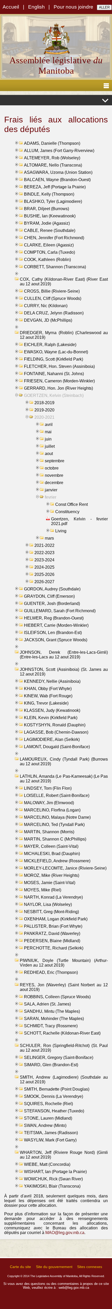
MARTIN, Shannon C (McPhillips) (55, 839)
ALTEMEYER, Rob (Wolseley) (52, 158)
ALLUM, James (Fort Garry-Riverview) (59, 150)
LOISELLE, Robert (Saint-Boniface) (56, 795)
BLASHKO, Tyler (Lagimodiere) (53, 201)
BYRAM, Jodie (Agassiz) (47, 223)
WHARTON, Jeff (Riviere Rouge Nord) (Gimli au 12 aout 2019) (64, 1154)
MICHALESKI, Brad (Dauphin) (52, 853)
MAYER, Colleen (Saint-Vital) (51, 846)
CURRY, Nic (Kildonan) (45, 306)
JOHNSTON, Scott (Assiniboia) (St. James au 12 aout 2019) (64, 671)
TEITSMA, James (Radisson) (51, 1133)
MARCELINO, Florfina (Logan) (52, 810)
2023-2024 (44, 560)
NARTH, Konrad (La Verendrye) (53, 897)
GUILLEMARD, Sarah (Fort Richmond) (60, 611)
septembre (54, 461)
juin (48, 439)
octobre (52, 468)
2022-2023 (44, 552)
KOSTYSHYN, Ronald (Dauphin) (54, 725)
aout (49, 453)
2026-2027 (44, 582)
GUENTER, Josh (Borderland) (52, 603)
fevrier (50, 497)
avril (49, 424)
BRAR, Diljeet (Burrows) (46, 208)
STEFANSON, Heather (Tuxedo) (54, 1111)
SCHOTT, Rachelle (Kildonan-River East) (62, 1033)
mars (49, 538)
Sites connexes (89, 1267)
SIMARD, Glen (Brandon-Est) (51, 1065)
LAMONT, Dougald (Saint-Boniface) (57, 747)
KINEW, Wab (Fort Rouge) (48, 696)
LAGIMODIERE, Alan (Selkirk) (52, 739)
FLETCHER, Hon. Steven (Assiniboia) (59, 366)
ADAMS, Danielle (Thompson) (52, 143)
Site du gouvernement (54, 1267)
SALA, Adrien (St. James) (47, 1004)
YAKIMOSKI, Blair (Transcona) (52, 1186)
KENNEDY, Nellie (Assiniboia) (52, 681)
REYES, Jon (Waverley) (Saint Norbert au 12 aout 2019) (64, 987)
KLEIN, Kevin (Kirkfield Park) (50, 717)
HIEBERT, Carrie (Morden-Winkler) (56, 625)
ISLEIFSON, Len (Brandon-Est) (53, 632)
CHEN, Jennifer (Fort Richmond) (54, 238)
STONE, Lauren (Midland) (48, 1118)
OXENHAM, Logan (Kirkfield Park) (56, 919)
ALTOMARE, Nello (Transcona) (53, 165)
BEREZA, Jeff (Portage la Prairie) (55, 187)
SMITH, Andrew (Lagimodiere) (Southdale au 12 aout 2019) (64, 1079)
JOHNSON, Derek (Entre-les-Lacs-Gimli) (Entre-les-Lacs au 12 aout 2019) (64, 654)
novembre (54, 475)
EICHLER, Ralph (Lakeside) (50, 344)
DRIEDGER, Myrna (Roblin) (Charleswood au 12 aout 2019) (64, 335)
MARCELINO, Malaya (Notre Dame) (57, 817)
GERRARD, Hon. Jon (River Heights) (58, 388)
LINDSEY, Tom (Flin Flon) (48, 788)
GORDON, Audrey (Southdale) (52, 589)
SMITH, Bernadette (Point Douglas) (56, 1089)
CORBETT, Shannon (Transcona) (55, 267)
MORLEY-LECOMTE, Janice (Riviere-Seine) (65, 868)
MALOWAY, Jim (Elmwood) (49, 803)
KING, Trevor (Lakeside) (46, 703)
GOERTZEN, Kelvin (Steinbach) (54, 395)
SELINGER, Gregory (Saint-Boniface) (58, 1057)
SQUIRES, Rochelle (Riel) (48, 1103)
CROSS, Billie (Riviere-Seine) (52, 291)
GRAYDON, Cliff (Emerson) (49, 596)
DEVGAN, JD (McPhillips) (48, 320)
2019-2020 (44, 410)
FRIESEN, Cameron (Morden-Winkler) (59, 381)
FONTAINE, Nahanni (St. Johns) (54, 373)
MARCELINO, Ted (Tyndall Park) (54, 824)
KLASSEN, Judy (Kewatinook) (52, 710)
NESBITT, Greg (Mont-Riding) (51, 912)
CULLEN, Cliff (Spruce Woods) (52, 298)
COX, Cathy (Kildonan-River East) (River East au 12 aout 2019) (64, 281)
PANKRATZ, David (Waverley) (52, 933)
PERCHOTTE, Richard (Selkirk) (53, 948)
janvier (51, 490)
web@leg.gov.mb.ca (74, 1288)
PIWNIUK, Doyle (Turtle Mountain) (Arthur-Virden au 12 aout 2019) (64, 962)
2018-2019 (44, 403)
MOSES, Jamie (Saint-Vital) (49, 882)
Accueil (11, 7)
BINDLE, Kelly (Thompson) (49, 194)
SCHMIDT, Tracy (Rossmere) (51, 1026)
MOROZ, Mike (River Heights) (51, 875)
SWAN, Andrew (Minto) (45, 1125)
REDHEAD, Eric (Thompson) (51, 972)
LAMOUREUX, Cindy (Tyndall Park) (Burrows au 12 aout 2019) (64, 761)
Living (60, 531)
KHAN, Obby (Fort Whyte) (48, 688)
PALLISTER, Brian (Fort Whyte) (53, 926)
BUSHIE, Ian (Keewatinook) (50, 216)
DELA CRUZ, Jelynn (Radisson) (54, 313)
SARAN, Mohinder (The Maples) (54, 1018)
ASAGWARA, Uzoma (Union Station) (58, 172)
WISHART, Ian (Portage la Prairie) (55, 1171)
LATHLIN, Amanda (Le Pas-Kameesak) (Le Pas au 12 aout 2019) (64, 778)
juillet (50, 446)
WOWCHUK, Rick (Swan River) (53, 1179)
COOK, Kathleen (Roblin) (47, 259)
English (36, 7)
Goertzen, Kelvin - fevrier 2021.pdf (79, 521)
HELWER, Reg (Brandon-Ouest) (54, 618)
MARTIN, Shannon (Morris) (49, 832)
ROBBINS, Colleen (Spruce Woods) (57, 997)
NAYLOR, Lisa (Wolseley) (48, 904)
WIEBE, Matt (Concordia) (47, 1164)
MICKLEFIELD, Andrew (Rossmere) (57, 861)
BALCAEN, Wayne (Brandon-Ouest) (57, 179)
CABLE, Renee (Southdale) (49, 230)
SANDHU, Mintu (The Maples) (52, 1011)
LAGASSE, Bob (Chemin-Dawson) (56, 732)
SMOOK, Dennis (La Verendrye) (53, 1096)
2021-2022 (44, 545)
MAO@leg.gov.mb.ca (64, 1232)
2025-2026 (44, 574)
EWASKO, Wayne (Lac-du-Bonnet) (56, 352)
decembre (54, 482)
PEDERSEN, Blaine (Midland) (52, 941)
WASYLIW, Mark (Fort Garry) (50, 1140)
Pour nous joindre (73, 7)
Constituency (67, 511)
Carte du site (20, 1267)
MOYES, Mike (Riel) (42, 890)
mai (48, 432)
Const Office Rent (71, 504)
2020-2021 (44, 417)
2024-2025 (44, 567)
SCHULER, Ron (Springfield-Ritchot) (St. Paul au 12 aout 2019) (64, 1047)
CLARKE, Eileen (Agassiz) (49, 245)
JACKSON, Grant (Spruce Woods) (55, 640)
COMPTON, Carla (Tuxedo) (49, 252)
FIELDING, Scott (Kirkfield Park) (53, 359)
